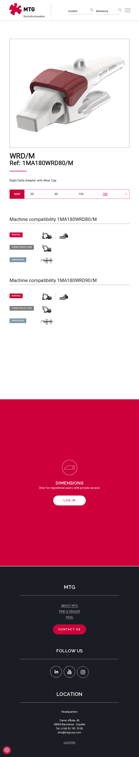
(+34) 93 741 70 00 (72, 728)
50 (32, 194)
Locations (69, 742)
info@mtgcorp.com (69, 732)
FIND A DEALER (69, 611)
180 (105, 194)
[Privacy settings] (7, 750)
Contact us (69, 629)
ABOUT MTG (69, 605)
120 (81, 194)
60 (56, 194)
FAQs (69, 617)
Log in (69, 500)
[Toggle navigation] (128, 10)
